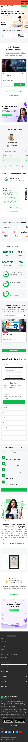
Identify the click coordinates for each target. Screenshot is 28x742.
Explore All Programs (14, 95)
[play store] (20, 721)
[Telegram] (17, 732)
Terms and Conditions (5, 736)
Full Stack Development (6, 638)
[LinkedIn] (9, 732)
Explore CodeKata (14, 402)
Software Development (6, 644)
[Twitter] (13, 732)
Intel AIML (3, 646)
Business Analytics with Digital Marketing (11, 654)
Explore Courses (14, 350)
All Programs (4, 657)
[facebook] (2, 732)
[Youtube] (20, 732)
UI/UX (2, 649)
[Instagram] (6, 732)
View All (14, 213)
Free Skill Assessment (7, 114)
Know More (19, 84)
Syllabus (8, 84)
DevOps (3, 652)
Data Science (4, 641)
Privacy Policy (14, 736)
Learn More (15, 490)
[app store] (8, 721)
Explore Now (14, 610)
